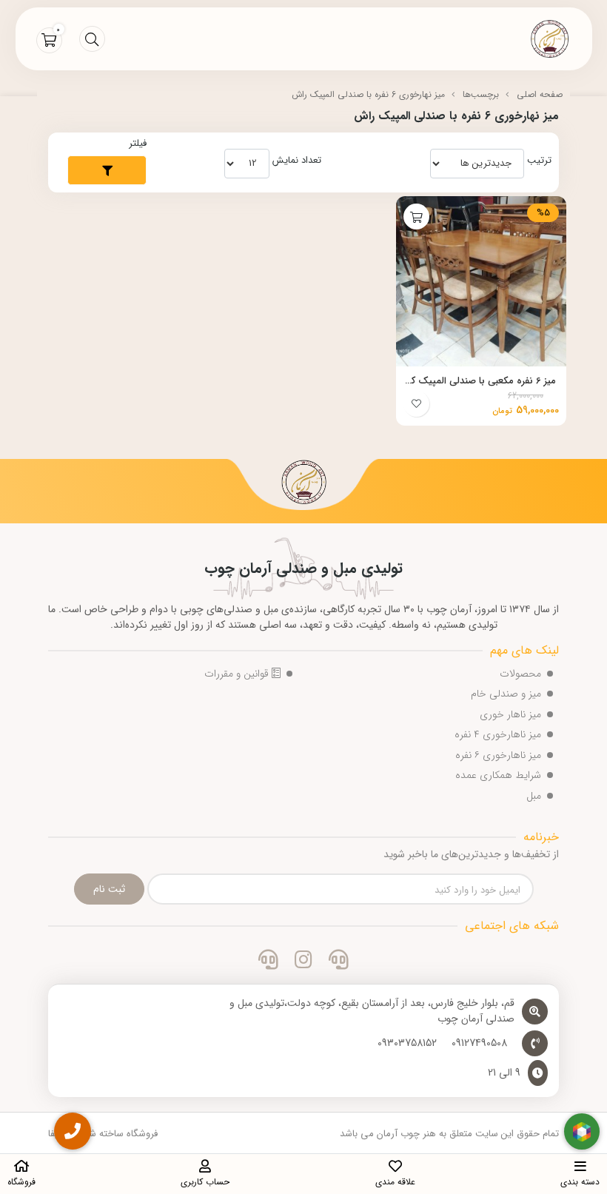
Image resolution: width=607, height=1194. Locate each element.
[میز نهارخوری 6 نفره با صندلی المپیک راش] (303, 484)
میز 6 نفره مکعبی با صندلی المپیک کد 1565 (481, 381)
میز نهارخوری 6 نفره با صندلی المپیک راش (368, 94)
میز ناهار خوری (510, 714)
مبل (533, 796)
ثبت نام (109, 889)
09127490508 (479, 1043)
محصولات (520, 673)
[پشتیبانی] (268, 961)
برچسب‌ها (481, 94)
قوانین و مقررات (238, 673)
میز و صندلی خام (506, 693)
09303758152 (407, 1043)
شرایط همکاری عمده (498, 775)
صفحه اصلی (540, 94)
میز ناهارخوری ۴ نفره (498, 734)
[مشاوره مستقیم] (339, 961)
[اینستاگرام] (303, 961)
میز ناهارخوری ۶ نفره (498, 755)
